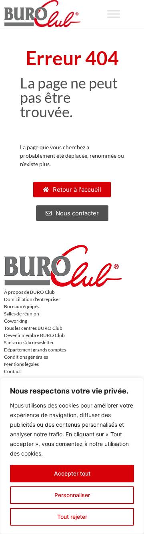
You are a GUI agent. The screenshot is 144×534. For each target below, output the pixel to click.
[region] (72, 456)
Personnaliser (72, 495)
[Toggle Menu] (113, 14)
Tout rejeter (72, 516)
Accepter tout (72, 473)
